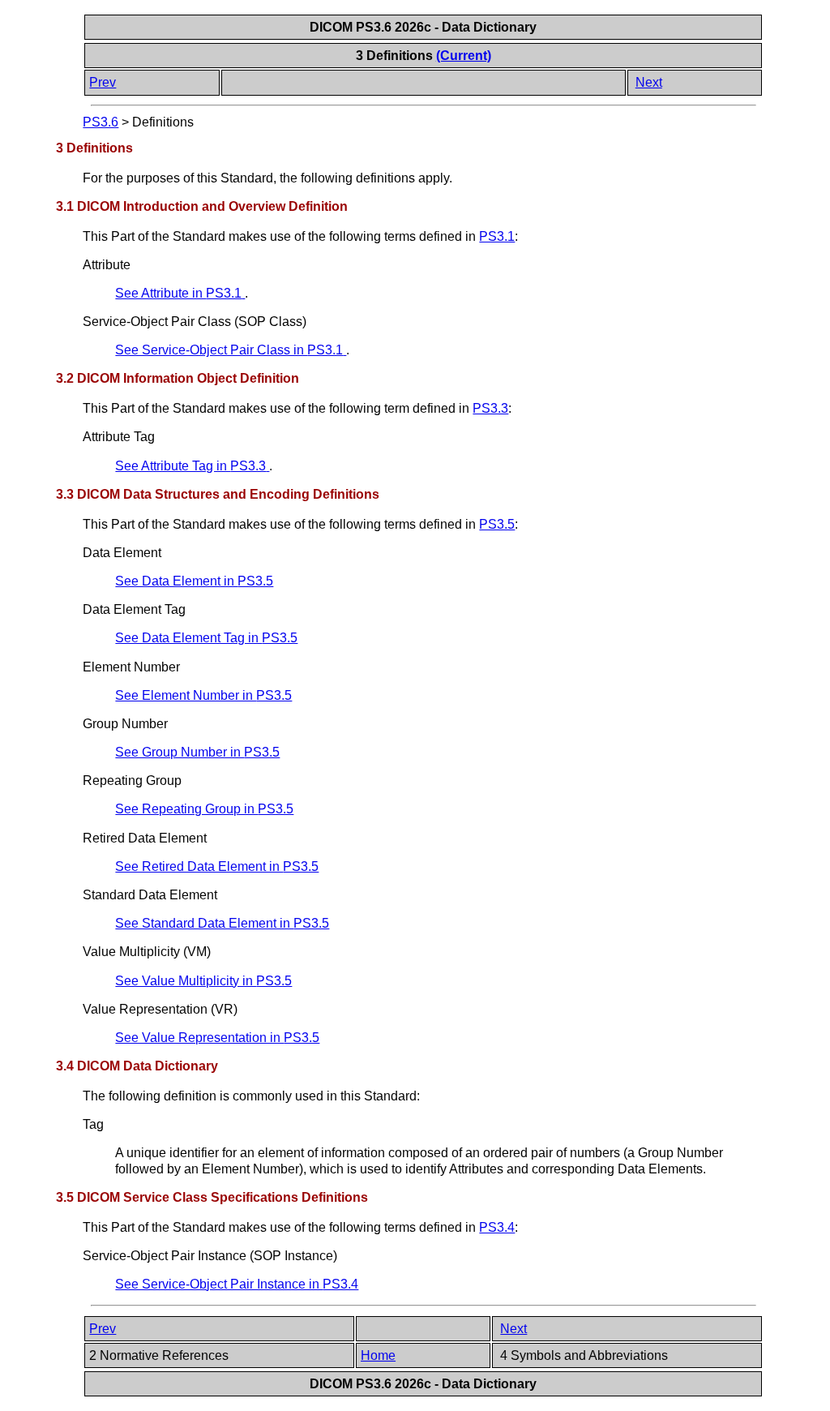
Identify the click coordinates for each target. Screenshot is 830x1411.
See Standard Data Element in (222, 923)
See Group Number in (197, 752)
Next (648, 82)
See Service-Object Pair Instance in (236, 1284)
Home (378, 1355)
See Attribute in (178, 293)
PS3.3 (490, 408)
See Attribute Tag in (190, 466)
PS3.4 (497, 1227)
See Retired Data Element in (217, 866)
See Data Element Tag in (206, 638)
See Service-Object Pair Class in (229, 350)
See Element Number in (203, 695)
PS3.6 (100, 122)
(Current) (463, 55)
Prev (102, 82)
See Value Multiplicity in (203, 981)
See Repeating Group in (204, 809)
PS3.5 (497, 524)
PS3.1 (497, 236)
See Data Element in (194, 581)
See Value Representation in (217, 1037)
